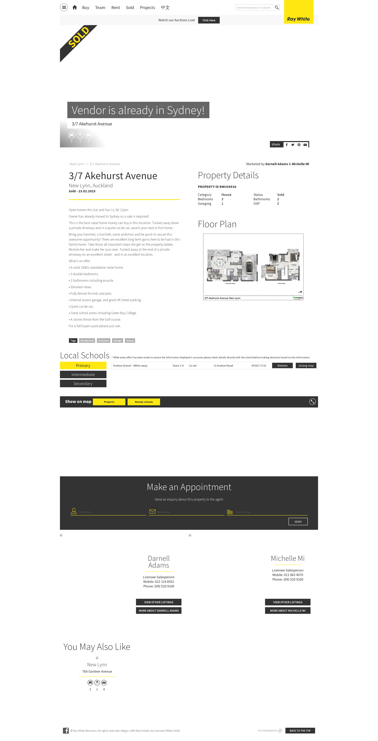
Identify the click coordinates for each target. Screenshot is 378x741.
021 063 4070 (293, 574)
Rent (115, 7)
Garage (118, 340)
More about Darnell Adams (159, 610)
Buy (85, 7)
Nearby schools (144, 402)
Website (282, 365)
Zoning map (306, 365)
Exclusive (103, 340)
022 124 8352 (164, 581)
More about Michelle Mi (288, 610)
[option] (189, 82)
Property (109, 402)
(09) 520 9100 (164, 586)
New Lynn (77, 164)
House (130, 340)
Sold (130, 7)
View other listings (158, 602)
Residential (87, 340)
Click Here (209, 20)
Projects (147, 7)
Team (100, 7)
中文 (165, 7)
